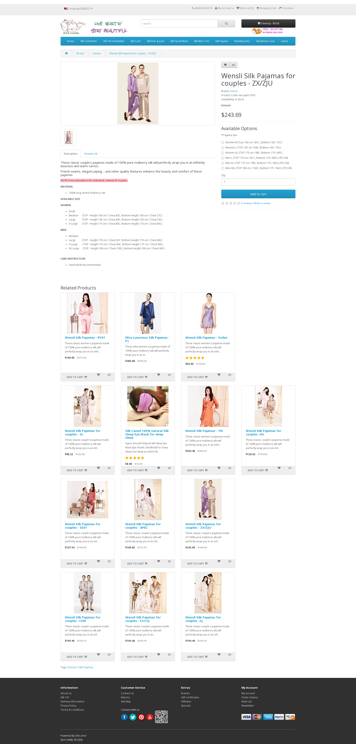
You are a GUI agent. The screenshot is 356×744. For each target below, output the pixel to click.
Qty (223, 175)
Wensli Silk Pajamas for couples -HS (263, 432)
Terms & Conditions (72, 709)
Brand (80, 53)
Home (70, 41)
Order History (249, 697)
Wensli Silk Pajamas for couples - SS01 (83, 525)
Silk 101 (65, 697)
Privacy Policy (68, 705)
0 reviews (246, 203)
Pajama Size (230, 135)
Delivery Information (72, 701)
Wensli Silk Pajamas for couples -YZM (83, 619)
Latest (284, 41)
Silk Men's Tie (201, 41)
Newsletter (247, 705)
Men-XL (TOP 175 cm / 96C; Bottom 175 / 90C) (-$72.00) (257, 163)
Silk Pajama (221, 41)
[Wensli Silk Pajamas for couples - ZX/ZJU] (138, 93)
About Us (66, 693)
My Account (248, 693)
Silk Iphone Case (265, 41)
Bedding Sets (242, 41)
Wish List (246, 701)
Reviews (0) (90, 153)
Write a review (262, 203)
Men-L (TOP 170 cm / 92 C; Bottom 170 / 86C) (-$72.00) (256, 158)
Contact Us (127, 693)
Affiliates (186, 701)
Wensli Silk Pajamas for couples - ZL (83, 432)
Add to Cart (258, 194)
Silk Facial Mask (179, 41)
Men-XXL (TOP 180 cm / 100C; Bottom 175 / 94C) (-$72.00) (258, 168)
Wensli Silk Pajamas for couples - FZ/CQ (143, 619)
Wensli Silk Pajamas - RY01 (85, 337)
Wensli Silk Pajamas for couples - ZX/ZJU (133, 53)
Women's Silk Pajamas (80, 667)
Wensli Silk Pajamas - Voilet (206, 337)
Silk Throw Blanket (113, 41)
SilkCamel (80, 735)
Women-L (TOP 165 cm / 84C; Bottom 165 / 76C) (253, 147)
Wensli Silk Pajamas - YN (204, 431)
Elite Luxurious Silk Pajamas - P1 (147, 339)
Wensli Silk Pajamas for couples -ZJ (203, 619)
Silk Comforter (88, 41)
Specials (186, 705)
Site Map (126, 701)
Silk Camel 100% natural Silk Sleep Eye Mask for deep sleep (147, 434)
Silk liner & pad (155, 41)
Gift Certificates (190, 697)
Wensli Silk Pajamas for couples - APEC (143, 525)
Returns (125, 697)
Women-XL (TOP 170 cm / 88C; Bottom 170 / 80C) (253, 152)
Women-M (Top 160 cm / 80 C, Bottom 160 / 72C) (253, 142)
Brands (185, 693)
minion (97, 53)
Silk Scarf (135, 41)
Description (70, 153)
